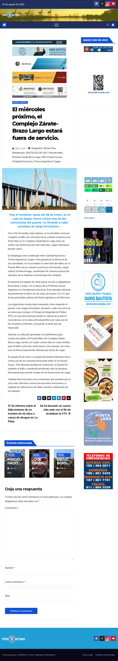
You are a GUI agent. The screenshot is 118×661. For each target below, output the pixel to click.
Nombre (10, 568)
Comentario (11, 508)
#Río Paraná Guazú (52, 157)
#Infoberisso (18, 153)
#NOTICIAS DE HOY (36, 153)
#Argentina (37, 148)
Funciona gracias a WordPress (15, 655)
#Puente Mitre (55, 153)
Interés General (20, 102)
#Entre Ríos (50, 148)
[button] (108, 25)
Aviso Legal (88, 655)
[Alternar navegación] (56, 24)
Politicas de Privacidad (105, 655)
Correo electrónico (15, 582)
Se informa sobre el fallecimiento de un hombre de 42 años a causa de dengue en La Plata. (23, 413)
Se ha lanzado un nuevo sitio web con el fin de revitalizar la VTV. (55, 409)
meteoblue (89, 218)
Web (7, 596)
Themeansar (50, 655)
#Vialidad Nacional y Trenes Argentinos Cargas (36, 161)
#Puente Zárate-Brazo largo (26, 157)
